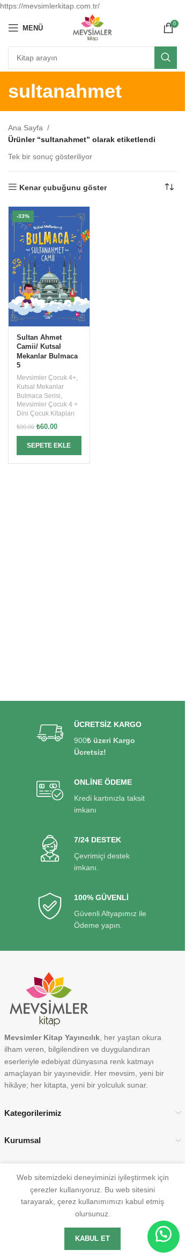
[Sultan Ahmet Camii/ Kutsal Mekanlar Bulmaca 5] (49, 266)
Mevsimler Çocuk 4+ (46, 377)
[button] (49, 445)
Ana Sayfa (25, 127)
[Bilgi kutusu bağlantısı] (92, 739)
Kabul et (92, 1238)
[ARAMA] (165, 57)
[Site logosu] (92, 27)
